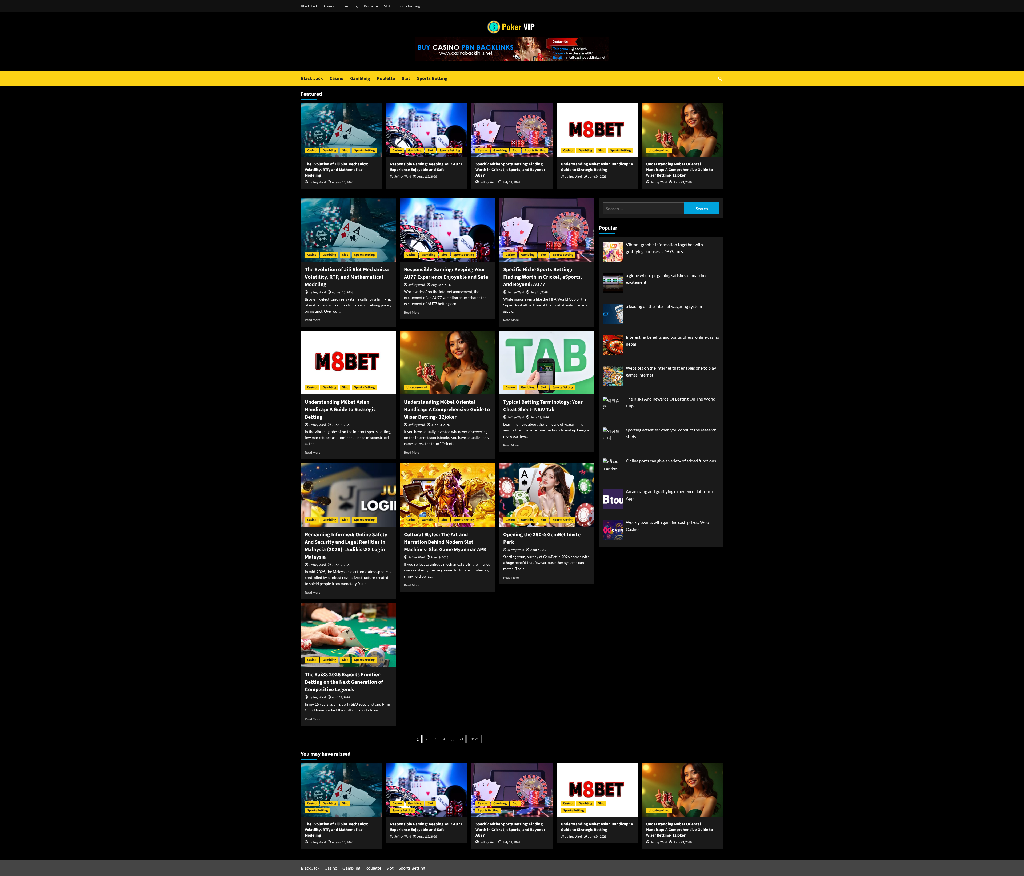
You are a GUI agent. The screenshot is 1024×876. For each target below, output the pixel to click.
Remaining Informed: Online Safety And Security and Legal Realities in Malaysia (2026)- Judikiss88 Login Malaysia (346, 546)
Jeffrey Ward (317, 182)
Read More (312, 320)
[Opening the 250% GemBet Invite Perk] (546, 495)
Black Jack (309, 6)
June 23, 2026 (682, 182)
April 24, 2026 (341, 697)
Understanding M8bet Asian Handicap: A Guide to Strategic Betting (597, 167)
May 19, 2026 (439, 557)
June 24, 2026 (597, 176)
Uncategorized (659, 150)
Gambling (350, 6)
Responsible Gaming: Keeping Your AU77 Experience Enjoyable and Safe (426, 167)
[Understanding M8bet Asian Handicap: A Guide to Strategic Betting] (597, 130)
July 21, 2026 (511, 182)
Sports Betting (408, 6)
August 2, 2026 (427, 176)
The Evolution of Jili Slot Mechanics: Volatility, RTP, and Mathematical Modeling (336, 169)
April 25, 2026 (539, 550)
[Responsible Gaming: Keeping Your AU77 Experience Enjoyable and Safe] (426, 130)
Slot (387, 6)
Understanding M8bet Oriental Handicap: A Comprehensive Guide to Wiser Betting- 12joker (679, 169)
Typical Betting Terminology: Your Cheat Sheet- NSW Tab (543, 405)
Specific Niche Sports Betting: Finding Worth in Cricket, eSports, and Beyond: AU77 (510, 169)
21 (461, 739)
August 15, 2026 (342, 182)
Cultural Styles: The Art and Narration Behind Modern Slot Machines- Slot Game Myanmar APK (445, 542)
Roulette (371, 6)
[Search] (720, 78)
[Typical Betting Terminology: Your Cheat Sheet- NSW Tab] (546, 362)
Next (474, 739)
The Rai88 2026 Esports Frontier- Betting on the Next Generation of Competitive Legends (344, 682)
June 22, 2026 (341, 565)
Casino (329, 6)
